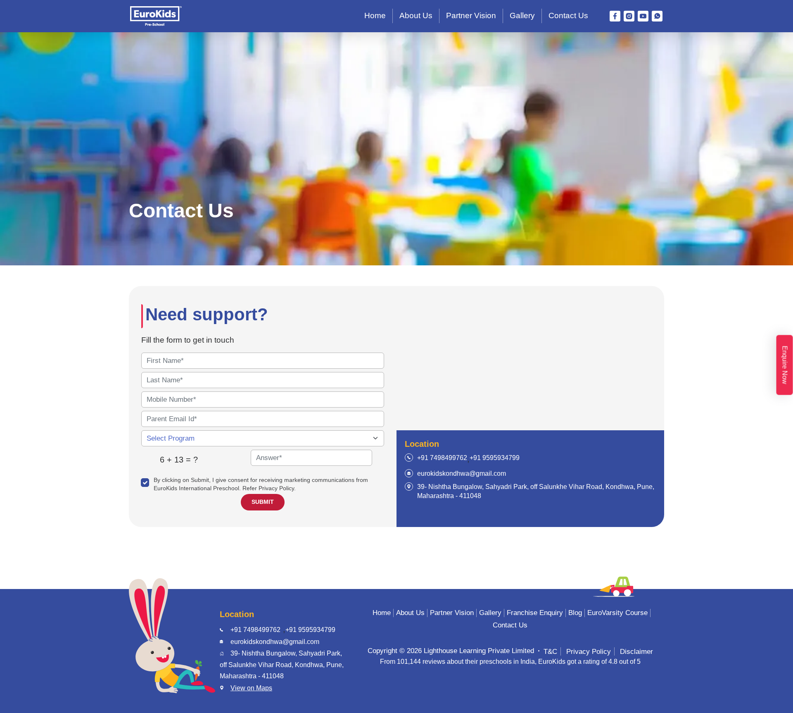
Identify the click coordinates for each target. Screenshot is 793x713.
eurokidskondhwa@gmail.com (461, 473)
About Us (415, 15)
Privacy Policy (588, 651)
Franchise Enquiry (535, 613)
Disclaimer (636, 651)
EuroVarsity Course (617, 613)
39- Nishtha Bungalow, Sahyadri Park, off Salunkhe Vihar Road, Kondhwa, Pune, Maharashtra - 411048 (535, 491)
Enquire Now (784, 365)
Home (375, 15)
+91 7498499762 (442, 457)
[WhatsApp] (657, 16)
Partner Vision (471, 15)
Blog (575, 613)
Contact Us (568, 15)
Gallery (522, 15)
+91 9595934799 (495, 457)
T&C (550, 651)
